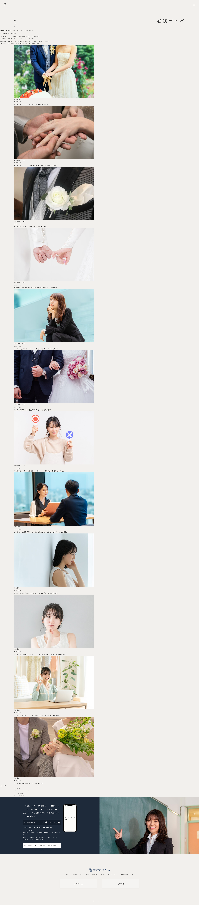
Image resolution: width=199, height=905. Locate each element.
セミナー (5, 44)
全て (1, 44)
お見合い (28, 44)
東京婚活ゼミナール (13, 44)
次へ (6, 786)
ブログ (102, 875)
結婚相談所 (23, 44)
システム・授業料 (84, 875)
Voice (121, 883)
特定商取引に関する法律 (127, 875)
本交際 (37, 44)
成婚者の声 (94, 875)
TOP (67, 875)
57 (4, 786)
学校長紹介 (74, 875)
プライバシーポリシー (112, 875)
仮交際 (33, 44)
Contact (78, 883)
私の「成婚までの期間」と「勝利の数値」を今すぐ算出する (40, 846)
